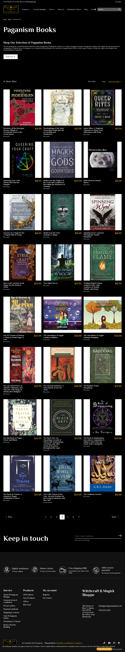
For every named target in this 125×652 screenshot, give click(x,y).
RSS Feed (27, 605)
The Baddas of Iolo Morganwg (91, 387)
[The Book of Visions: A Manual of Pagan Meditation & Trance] (22, 473)
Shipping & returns (11, 612)
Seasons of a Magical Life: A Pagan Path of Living (14, 234)
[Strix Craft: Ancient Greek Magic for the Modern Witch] (22, 262)
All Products (28, 595)
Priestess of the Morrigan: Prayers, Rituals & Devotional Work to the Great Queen (13, 131)
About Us (61, 9)
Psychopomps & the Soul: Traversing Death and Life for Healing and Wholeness (53, 131)
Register (46, 595)
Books (9, 19)
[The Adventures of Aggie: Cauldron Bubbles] (62, 315)
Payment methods (10, 609)
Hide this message (104, 649)
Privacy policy (9, 606)
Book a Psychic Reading (9, 626)
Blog (86, 9)
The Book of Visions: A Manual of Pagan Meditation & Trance (12, 496)
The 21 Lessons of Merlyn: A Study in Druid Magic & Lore (13, 337)
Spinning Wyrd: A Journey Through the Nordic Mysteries (94, 235)
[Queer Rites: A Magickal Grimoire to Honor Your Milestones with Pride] (103, 107)
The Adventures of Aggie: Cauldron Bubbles (53, 336)
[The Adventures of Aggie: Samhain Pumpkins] (103, 315)
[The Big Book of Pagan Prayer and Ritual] (22, 417)
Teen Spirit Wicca (50, 283)
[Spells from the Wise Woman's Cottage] (62, 212)
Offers (26, 601)
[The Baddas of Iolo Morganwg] (103, 365)
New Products (29, 598)
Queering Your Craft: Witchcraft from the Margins (11, 182)
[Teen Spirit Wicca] (62, 262)
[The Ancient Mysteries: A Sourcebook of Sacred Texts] (62, 365)
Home (4, 19)
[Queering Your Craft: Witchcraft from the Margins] (22, 160)
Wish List (33, 2)
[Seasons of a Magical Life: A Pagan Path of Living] (22, 212)
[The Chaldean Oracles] (103, 473)
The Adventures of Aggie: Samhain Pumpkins (94, 336)
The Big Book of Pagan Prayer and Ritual (12, 439)
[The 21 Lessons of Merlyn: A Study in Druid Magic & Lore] (22, 315)
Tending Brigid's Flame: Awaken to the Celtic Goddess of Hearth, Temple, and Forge (93, 286)
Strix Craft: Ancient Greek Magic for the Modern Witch (13, 285)
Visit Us (51, 9)
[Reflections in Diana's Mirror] (103, 160)
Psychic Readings (39, 9)
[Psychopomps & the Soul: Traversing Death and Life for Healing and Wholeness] (62, 107)
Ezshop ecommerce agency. (69, 643)
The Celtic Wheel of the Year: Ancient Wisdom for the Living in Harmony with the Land (54, 497)
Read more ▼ (10, 57)
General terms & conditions (10, 601)
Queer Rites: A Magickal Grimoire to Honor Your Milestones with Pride (93, 130)
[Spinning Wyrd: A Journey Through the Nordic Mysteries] (103, 212)
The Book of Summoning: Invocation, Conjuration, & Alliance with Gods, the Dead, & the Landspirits (94, 441)
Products (25, 9)
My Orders (47, 598)
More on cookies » (117, 649)
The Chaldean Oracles (92, 494)
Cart (94, 9)
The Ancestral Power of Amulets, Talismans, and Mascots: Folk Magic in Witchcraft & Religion (12, 389)
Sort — (104, 82)
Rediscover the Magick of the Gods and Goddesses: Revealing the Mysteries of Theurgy (54, 183)
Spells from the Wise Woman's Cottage (51, 234)
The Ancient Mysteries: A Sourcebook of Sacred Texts (53, 388)
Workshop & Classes (74, 9)
